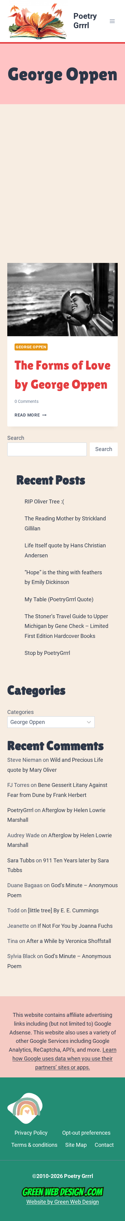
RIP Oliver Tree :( (44, 501)
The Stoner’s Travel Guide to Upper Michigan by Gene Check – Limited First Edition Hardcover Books (66, 626)
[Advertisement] (62, 190)
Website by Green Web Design (62, 1202)
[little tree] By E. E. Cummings (63, 910)
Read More (30, 415)
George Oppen (31, 347)
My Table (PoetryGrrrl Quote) (59, 599)
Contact (104, 1145)
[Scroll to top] (117, 1136)
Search (15, 438)
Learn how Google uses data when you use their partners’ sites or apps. (64, 1058)
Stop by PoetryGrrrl (47, 653)
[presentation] (62, 299)
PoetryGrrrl (20, 810)
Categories (20, 712)
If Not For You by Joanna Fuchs (75, 926)
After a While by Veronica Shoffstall (68, 941)
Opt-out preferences (86, 1133)
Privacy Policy (31, 1133)
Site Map (76, 1145)
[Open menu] (112, 21)
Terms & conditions (34, 1145)
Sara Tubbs (21, 860)
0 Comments (27, 401)
